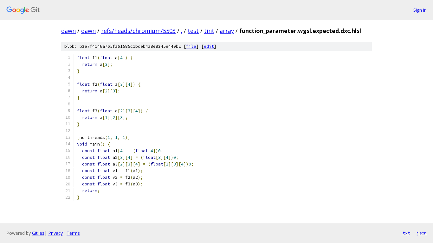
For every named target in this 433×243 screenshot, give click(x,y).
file (191, 46)
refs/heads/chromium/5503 (138, 30)
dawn (68, 30)
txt (406, 233)
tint (209, 30)
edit (209, 46)
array (227, 30)
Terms (73, 233)
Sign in (420, 10)
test (193, 30)
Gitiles (38, 233)
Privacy (55, 233)
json (422, 233)
